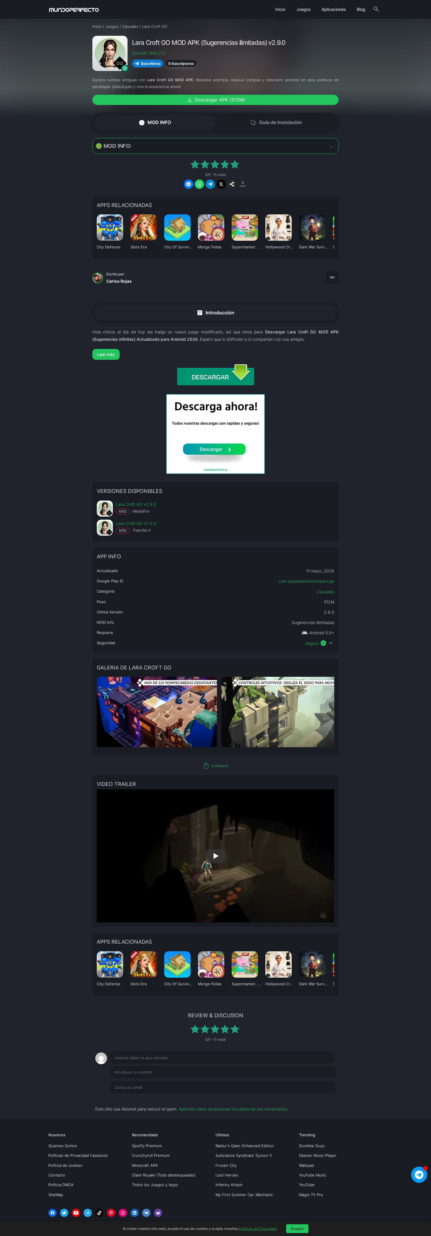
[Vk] (146, 1213)
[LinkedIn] (134, 1213)
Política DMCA (61, 1184)
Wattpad (306, 1165)
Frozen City (226, 1165)
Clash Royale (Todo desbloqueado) (164, 1175)
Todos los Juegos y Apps (155, 1184)
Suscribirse (150, 63)
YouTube (307, 1184)
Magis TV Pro (311, 1194)
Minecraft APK (145, 1165)
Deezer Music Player (317, 1155)
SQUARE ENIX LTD (148, 53)
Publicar (321, 1099)
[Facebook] (52, 1213)
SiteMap (55, 1194)
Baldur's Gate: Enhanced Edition (245, 1145)
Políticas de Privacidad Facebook (78, 1155)
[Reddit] (158, 1213)
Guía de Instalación (276, 122)
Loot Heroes (227, 1175)
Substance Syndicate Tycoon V (244, 1155)
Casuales (325, 591)
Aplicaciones (334, 9)
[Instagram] (123, 1213)
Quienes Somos (62, 1145)
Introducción (215, 312)
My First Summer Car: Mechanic (244, 1194)
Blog (361, 9)
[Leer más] (215, 354)
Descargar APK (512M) (215, 100)
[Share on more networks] (232, 184)
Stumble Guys (312, 1145)
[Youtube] (76, 1213)
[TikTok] (99, 1213)
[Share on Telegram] (210, 184)
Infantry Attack (229, 1184)
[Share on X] (221, 184)
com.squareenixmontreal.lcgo (306, 581)
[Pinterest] (111, 1213)
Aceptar (297, 1228)
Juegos (303, 9)
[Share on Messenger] (188, 184)
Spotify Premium (147, 1145)
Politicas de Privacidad (257, 1228)
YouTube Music (312, 1175)
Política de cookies (65, 1165)
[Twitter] (64, 1213)
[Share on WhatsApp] (199, 184)
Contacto (56, 1175)
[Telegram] (88, 1213)
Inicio (280, 9)
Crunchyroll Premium (151, 1155)
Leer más (106, 354)
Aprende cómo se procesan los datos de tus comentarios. (234, 1108)
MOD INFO (154, 122)
